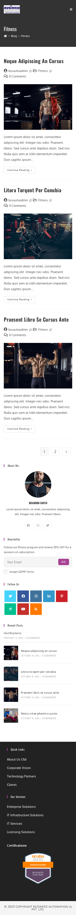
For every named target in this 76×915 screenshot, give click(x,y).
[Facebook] (28, 525)
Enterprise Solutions (21, 807)
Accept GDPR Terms (21, 571)
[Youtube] (23, 609)
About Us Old (16, 759)
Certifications (13, 633)
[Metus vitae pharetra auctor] (11, 715)
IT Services (14, 824)
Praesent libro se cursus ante (36, 319)
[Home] (5, 36)
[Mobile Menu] (71, 9)
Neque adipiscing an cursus (34, 61)
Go (63, 561)
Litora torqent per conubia (32, 190)
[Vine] (10, 609)
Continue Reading (21, 169)
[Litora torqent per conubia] (11, 674)
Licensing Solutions (21, 832)
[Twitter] (47, 525)
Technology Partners (21, 776)
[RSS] (36, 609)
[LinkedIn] (49, 596)
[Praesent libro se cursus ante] (11, 695)
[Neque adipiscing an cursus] (11, 653)
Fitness (43, 71)
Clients (12, 785)
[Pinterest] (62, 596)
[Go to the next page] (66, 451)
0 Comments (17, 76)
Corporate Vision (19, 768)
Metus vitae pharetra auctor (39, 713)
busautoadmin (18, 71)
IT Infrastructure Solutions (25, 815)
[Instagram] (38, 525)
